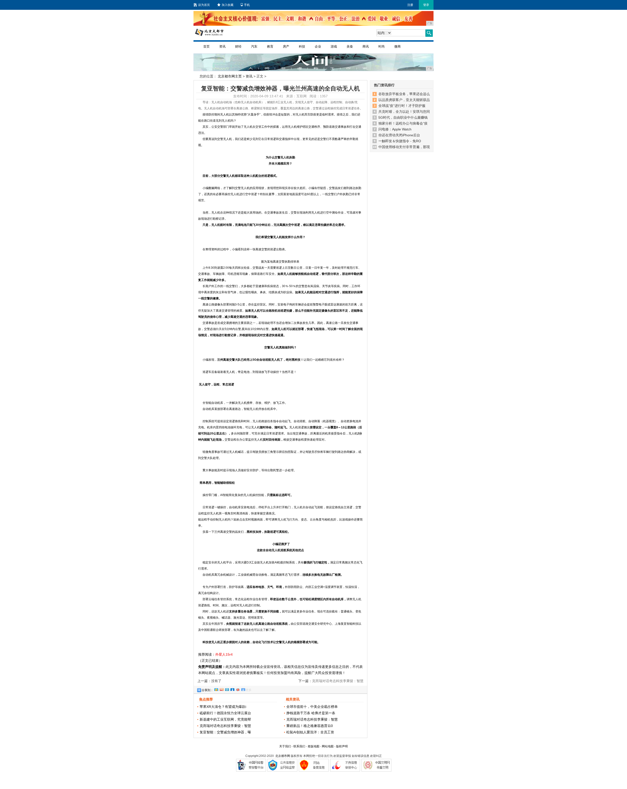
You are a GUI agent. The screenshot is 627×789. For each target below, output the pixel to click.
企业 (318, 46)
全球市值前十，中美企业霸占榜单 (312, 707)
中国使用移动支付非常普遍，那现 (404, 147)
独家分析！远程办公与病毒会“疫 (403, 123)
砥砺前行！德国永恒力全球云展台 (225, 713)
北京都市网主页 (230, 76)
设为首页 (204, 5)
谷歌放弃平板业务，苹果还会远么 (404, 94)
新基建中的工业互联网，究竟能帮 (225, 719)
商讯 (365, 46)
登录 (426, 5)
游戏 (334, 46)
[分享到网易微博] (237, 689)
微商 (397, 46)
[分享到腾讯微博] (226, 689)
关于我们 (285, 746)
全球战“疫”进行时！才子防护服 (401, 106)
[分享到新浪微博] (221, 689)
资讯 (222, 46)
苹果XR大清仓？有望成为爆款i (223, 707)
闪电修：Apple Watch (394, 129)
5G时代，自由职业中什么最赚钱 (403, 117)
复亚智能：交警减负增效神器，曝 (225, 732)
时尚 (381, 46)
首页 (206, 46)
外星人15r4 (224, 654)
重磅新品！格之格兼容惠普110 (309, 726)
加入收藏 (227, 5)
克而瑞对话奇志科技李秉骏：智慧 (225, 726)
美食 (350, 46)
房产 (286, 46)
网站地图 (328, 746)
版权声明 (342, 746)
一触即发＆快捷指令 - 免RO (399, 141)
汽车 (254, 46)
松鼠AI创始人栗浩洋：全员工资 (310, 732)
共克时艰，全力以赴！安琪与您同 (404, 112)
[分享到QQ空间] (216, 689)
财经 (238, 46)
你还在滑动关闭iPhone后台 (399, 135)
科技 (302, 46)
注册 (410, 5)
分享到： (207, 690)
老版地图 (313, 746)
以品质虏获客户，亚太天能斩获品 (404, 100)
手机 (247, 5)
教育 (270, 46)
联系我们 (299, 746)
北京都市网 (282, 756)
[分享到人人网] (232, 689)
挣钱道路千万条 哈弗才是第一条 (310, 713)
